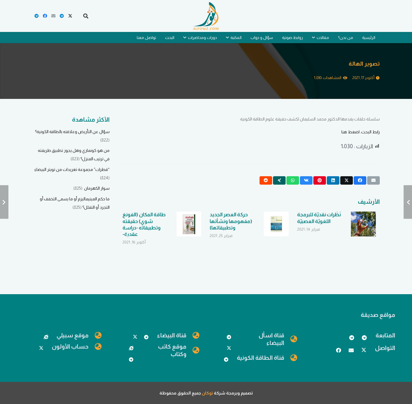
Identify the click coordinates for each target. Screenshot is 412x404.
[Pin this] (319, 180)
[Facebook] (45, 16)
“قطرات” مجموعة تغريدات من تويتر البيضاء (72, 169)
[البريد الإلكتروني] (53, 16)
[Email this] (373, 180)
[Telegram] (61, 16)
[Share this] (360, 180)
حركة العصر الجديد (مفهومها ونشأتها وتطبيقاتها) (231, 221)
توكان (207, 393)
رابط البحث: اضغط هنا (360, 131)
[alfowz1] (206, 16)
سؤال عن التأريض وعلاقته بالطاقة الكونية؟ (72, 131)
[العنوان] (131, 348)
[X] (70, 16)
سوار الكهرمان (96, 188)
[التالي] (127, 235)
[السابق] (374, 235)
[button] (85, 16)
